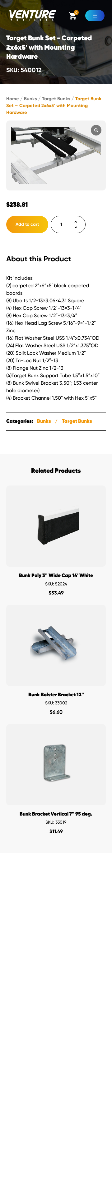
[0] (73, 18)
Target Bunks (56, 98)
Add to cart (27, 224)
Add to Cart (56, 560)
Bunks (30, 98)
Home (12, 98)
